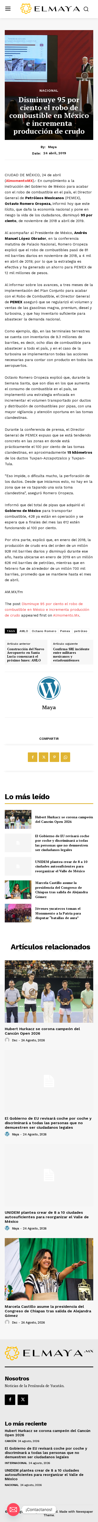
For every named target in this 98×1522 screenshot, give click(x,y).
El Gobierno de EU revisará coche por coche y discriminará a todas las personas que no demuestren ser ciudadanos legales (62, 843)
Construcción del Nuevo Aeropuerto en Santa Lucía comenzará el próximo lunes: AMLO (25, 654)
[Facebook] (32, 757)
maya (52, 147)
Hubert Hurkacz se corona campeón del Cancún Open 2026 (64, 819)
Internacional (16, 1463)
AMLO (24, 631)
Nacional (49, 90)
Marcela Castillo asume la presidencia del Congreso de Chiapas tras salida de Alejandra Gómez (61, 889)
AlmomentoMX (19, 181)
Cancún (10, 1441)
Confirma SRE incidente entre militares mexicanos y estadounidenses (71, 654)
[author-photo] (8, 1040)
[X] (43, 757)
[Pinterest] (54, 757)
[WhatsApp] (65, 757)
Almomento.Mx (66, 615)
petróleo (81, 631)
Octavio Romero (44, 631)
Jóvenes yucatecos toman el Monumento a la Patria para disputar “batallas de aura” (58, 913)
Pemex (65, 631)
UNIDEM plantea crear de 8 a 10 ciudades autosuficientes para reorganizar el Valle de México (61, 866)
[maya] (49, 688)
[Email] (13, 1509)
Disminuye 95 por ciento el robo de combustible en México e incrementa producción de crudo (47, 609)
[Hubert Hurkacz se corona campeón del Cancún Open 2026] (18, 819)
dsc (14, 1040)
